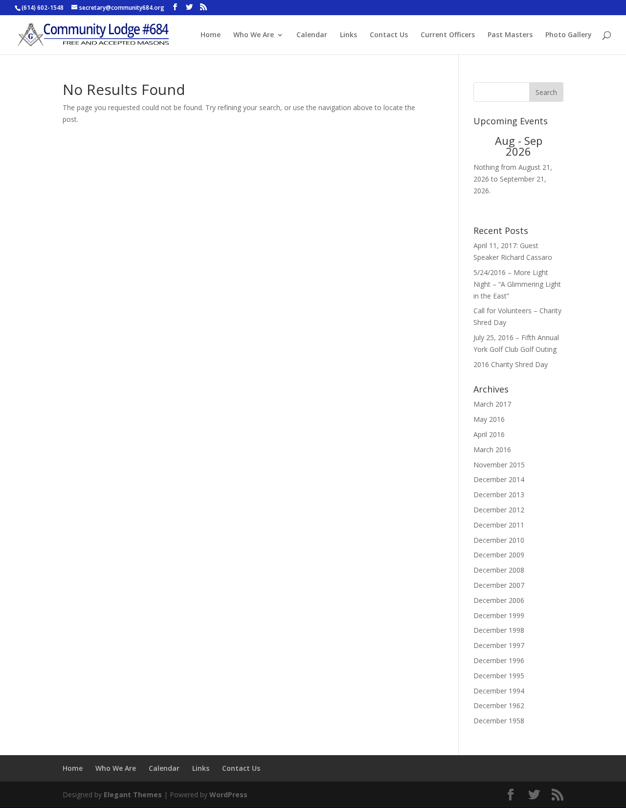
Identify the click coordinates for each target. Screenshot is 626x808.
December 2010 (498, 540)
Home (211, 35)
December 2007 (498, 585)
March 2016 (492, 449)
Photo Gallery (568, 35)
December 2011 (498, 525)
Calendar (311, 35)
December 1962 (498, 705)
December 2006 (498, 600)
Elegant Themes (133, 794)
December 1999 (498, 615)
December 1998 (498, 630)
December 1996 (498, 660)
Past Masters (510, 35)
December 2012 (498, 509)
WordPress (228, 794)
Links (348, 35)
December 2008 (498, 570)
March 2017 (492, 404)
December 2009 (498, 554)
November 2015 (499, 464)
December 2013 (498, 494)
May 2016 (489, 419)
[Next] (554, 145)
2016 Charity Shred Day (510, 364)
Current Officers (448, 35)
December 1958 (498, 720)
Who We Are (253, 35)
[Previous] (482, 145)
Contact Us (389, 35)
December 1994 (498, 690)
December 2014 (498, 479)
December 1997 (498, 645)
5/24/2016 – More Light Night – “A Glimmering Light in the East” (517, 284)
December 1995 (498, 675)
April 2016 (489, 434)
